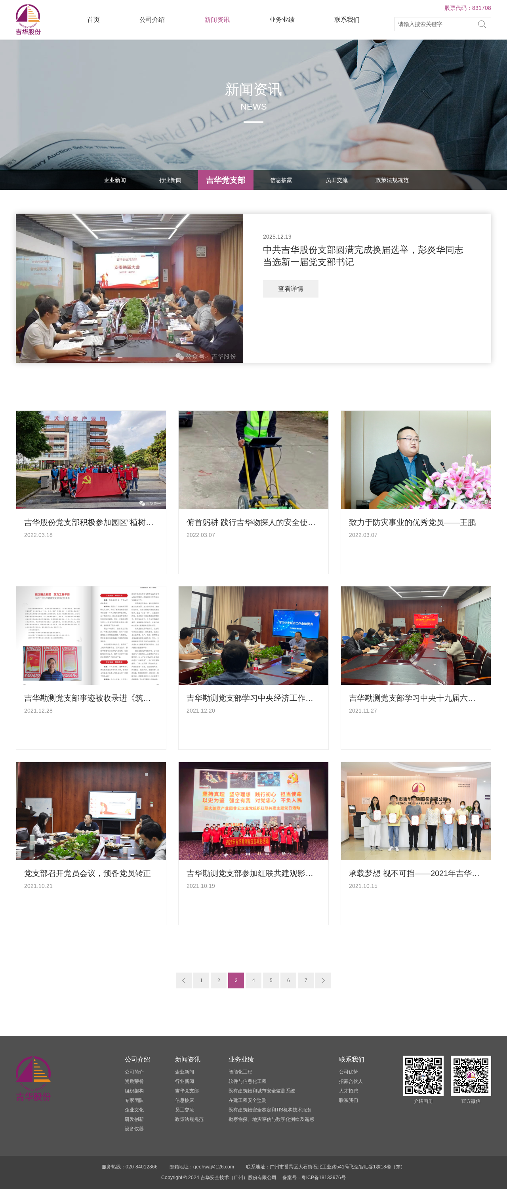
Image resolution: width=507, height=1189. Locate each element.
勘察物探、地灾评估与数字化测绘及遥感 (271, 1119)
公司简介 (134, 1072)
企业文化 (134, 1109)
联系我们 (347, 19)
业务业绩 (282, 19)
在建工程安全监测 (248, 1100)
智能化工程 (240, 1072)
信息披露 (281, 180)
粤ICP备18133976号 (323, 1177)
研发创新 (134, 1119)
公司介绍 (152, 19)
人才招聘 (348, 1090)
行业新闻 (170, 180)
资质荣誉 (134, 1081)
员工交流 (337, 180)
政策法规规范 (392, 180)
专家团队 (134, 1100)
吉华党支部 (226, 180)
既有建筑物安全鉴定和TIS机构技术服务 (270, 1109)
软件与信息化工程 (248, 1081)
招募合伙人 (351, 1081)
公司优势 (348, 1072)
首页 (93, 19)
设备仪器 (134, 1128)
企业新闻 (115, 180)
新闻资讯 (217, 19)
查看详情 (290, 288)
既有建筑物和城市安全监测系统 (262, 1090)
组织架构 (134, 1090)
